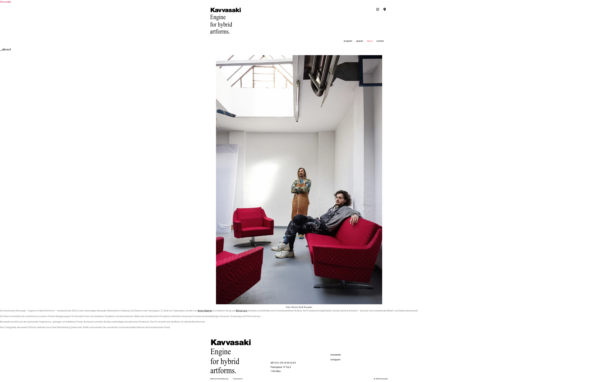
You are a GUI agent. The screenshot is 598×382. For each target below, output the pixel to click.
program (348, 41)
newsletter (335, 355)
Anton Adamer (205, 310)
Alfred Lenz (241, 310)
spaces (359, 41)
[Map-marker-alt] (385, 9)
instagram (335, 359)
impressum (238, 379)
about (370, 41)
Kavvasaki (5, 1)
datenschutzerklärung (219, 379)
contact (380, 41)
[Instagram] (378, 9)
